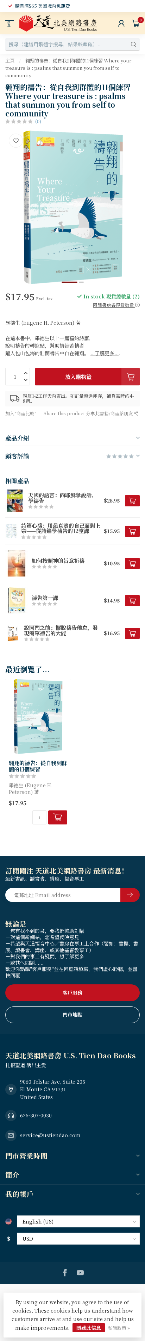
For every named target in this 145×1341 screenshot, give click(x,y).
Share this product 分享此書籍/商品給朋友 (89, 413)
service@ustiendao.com (50, 1135)
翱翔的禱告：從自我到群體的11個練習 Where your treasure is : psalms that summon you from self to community (68, 68)
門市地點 (72, 1014)
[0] (136, 23)
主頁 (9, 60)
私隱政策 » (119, 1328)
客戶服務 (72, 992)
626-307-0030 (36, 1115)
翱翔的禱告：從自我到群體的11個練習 (38, 766)
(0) (38, 121)
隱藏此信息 (88, 1327)
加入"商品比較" (20, 413)
